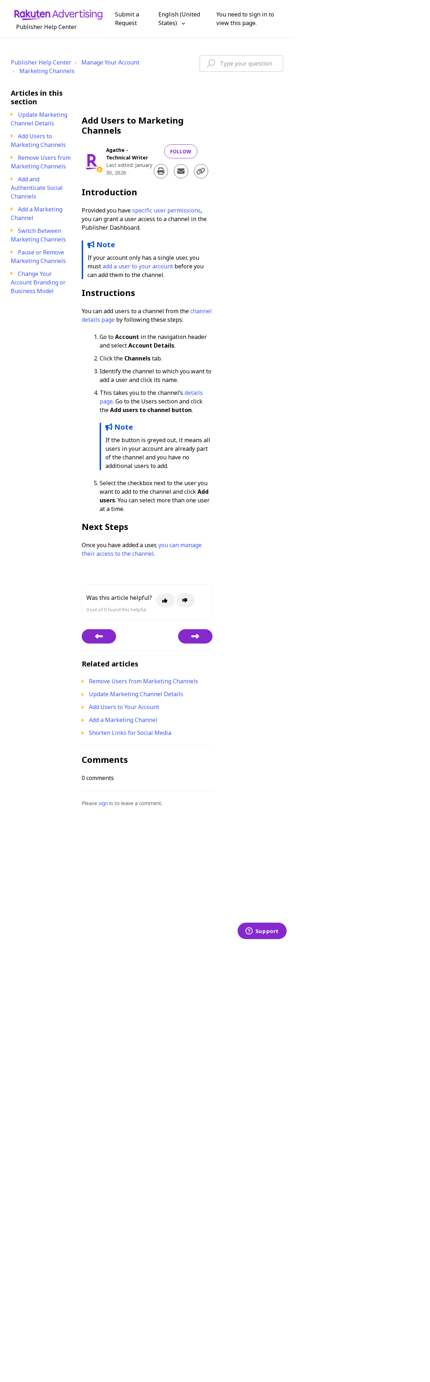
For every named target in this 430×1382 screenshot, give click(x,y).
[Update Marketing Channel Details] (99, 636)
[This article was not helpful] (185, 600)
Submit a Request (127, 18)
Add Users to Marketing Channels (38, 140)
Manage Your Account (110, 62)
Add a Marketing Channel (123, 720)
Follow (180, 151)
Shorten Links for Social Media (130, 733)
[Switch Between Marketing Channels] (195, 636)
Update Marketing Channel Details (39, 119)
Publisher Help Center (41, 62)
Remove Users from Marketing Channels (41, 162)
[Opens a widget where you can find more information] (262, 932)
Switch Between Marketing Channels (38, 235)
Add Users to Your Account (124, 707)
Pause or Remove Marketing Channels (38, 256)
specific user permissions (166, 210)
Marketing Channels (47, 71)
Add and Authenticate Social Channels (37, 187)
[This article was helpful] (165, 600)
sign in (106, 803)
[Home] (58, 14)
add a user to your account (137, 266)
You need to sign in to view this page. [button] (245, 18)
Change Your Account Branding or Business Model (38, 282)
